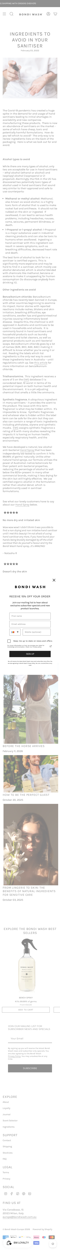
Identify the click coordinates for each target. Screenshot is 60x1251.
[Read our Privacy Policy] (51, 646)
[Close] (54, 580)
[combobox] (15, 632)
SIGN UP (30, 654)
